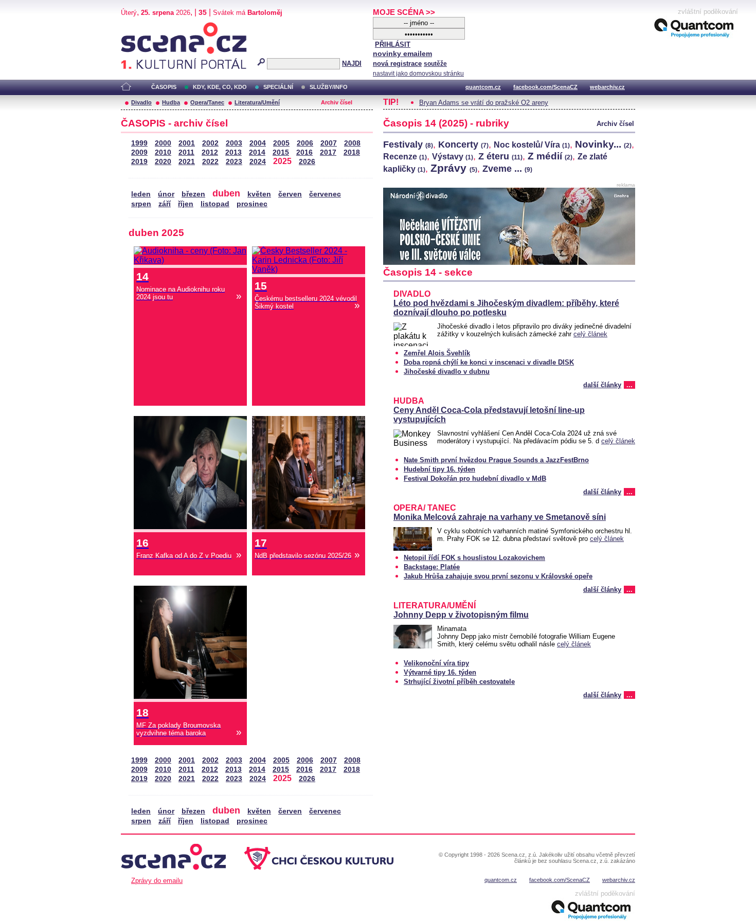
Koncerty (463, 144)
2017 (328, 152)
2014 (257, 152)
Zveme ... (507, 169)
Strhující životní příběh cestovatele (459, 681)
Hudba (171, 102)
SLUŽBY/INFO (329, 87)
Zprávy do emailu (157, 880)
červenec (325, 194)
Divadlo (141, 102)
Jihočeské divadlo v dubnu (447, 371)
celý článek (590, 334)
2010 (163, 152)
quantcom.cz (483, 87)
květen (259, 194)
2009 (139, 152)
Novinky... (603, 144)
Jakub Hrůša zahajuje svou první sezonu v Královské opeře (498, 576)
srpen (141, 204)
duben (226, 193)
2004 (257, 143)
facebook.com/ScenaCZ (545, 87)
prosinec (252, 204)
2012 (210, 152)
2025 (282, 161)
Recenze (405, 156)
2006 (305, 143)
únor (166, 194)
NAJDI (352, 63)
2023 (234, 162)
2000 (163, 143)
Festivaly (408, 144)
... (629, 385)
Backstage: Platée (432, 567)
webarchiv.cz (607, 87)
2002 (210, 143)
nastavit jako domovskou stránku (418, 73)
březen (193, 194)
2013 (233, 152)
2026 (307, 162)
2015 (281, 152)
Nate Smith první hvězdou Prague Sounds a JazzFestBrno (496, 460)
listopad (215, 204)
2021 (186, 162)
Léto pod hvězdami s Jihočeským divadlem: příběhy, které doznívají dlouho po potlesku (506, 308)
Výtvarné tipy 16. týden (440, 672)
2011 (186, 152)
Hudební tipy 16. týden (439, 469)
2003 (234, 143)
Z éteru (500, 156)
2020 (163, 162)
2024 (257, 162)
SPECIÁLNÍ (278, 87)
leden (141, 194)
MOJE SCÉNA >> (404, 12)
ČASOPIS (163, 87)
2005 (281, 143)
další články (602, 385)
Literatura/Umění (257, 102)
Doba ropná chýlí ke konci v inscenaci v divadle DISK (489, 362)
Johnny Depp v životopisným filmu (461, 614)
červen (290, 194)
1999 (139, 143)
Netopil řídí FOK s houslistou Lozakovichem (474, 558)
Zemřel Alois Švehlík (437, 353)
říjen (185, 204)
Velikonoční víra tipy (436, 663)
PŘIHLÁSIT (392, 44)
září (164, 204)
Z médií (550, 155)
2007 (328, 143)
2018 (352, 152)
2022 (210, 162)
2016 (304, 152)
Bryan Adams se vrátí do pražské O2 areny (483, 102)
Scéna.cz (138, 26)
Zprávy (453, 168)
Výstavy (452, 156)
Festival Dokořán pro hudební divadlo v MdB (475, 478)
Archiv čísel (336, 102)
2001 (186, 143)
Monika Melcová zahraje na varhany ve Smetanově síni (499, 517)
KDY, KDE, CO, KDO (220, 87)
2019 (139, 162)
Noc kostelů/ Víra (532, 144)
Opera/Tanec (207, 102)
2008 (352, 143)
